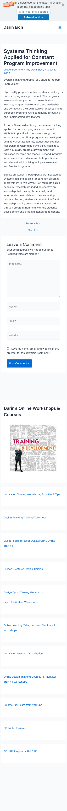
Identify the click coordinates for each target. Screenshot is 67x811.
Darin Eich (13, 27)
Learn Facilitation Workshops (21, 602)
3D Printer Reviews (15, 728)
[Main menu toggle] (60, 27)
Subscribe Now (33, 17)
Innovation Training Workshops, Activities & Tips (32, 494)
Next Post (33, 230)
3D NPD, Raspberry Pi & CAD (20, 751)
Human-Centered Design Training (23, 569)
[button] (33, 10)
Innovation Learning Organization (23, 653)
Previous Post (34, 223)
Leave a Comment (14, 69)
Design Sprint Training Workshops (23, 592)
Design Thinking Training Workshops (25, 517)
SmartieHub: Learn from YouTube (23, 704)
